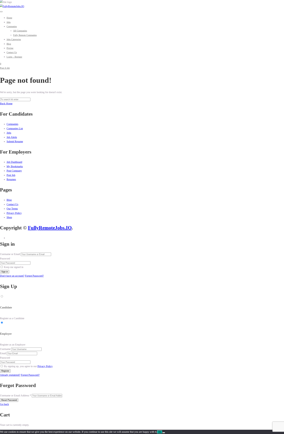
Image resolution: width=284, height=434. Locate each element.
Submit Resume (15, 141)
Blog (9, 200)
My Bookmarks (15, 166)
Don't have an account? (12, 275)
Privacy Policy (14, 213)
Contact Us (12, 204)
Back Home (6, 103)
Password (5, 258)
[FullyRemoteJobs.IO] (12, 6)
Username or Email (10, 254)
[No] (163, 432)
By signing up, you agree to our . (28, 366)
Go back (4, 404)
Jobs (9, 132)
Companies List (15, 128)
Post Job (11, 175)
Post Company (14, 170)
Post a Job (5, 68)
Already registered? (10, 375)
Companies (12, 124)
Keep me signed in (13, 267)
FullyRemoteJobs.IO (50, 227)
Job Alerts (12, 137)
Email (3, 353)
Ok (159, 432)
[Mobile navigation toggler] (1, 11)
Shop (9, 217)
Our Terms (12, 208)
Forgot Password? (34, 275)
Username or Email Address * (15, 395)
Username (5, 349)
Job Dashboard (14, 162)
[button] (12, 26)
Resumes (11, 179)
